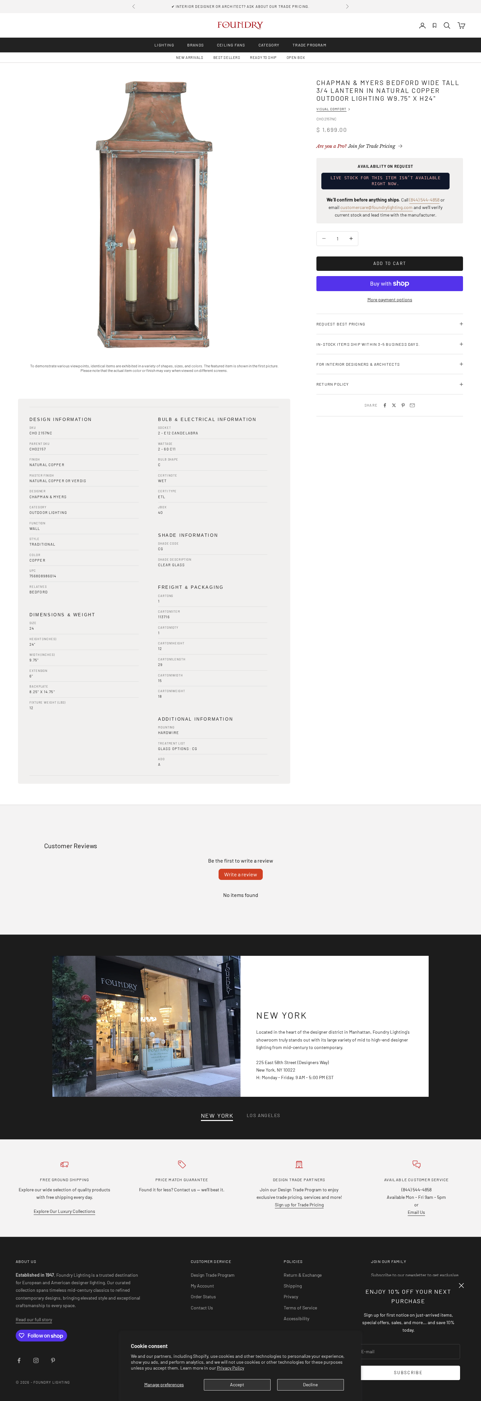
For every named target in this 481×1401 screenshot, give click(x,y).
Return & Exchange (303, 1275)
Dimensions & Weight (62, 614)
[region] (154, 215)
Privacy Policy (230, 1368)
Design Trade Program (213, 1275)
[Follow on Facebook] (19, 1360)
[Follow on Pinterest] (53, 1360)
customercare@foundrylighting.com (376, 207)
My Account (202, 1285)
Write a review (240, 874)
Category (269, 45)
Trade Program (310, 45)
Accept (237, 1384)
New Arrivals (190, 57)
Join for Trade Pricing (355, 146)
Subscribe (408, 1372)
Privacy (291, 1296)
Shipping (293, 1285)
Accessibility (296, 1318)
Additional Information (195, 719)
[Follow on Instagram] (36, 1360)
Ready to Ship (263, 57)
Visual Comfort (331, 109)
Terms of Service (300, 1307)
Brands (195, 45)
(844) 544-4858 (424, 199)
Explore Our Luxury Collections (64, 1211)
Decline (310, 1384)
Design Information (60, 419)
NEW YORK (217, 1115)
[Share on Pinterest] (403, 405)
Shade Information (188, 535)
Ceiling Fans (231, 45)
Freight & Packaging (190, 587)
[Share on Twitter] (394, 405)
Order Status (203, 1296)
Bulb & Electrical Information (207, 419)
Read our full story (34, 1319)
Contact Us (202, 1307)
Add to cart (389, 263)
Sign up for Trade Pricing (299, 1204)
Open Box (296, 57)
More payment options (389, 299)
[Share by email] (412, 405)
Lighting (164, 45)
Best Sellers (226, 57)
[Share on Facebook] (384, 405)
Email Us (416, 1212)
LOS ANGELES (263, 1115)
